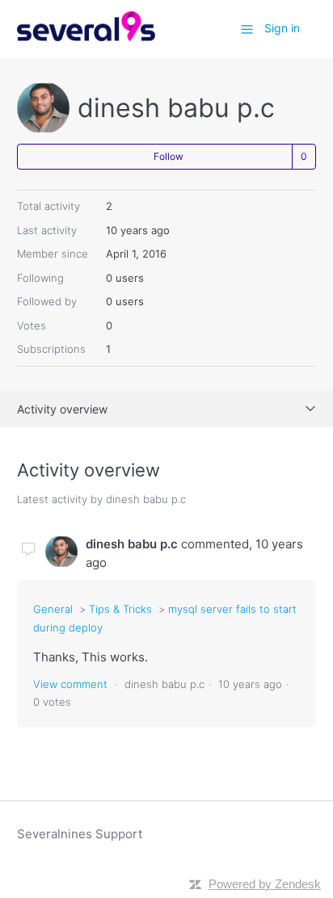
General (53, 608)
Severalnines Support (79, 833)
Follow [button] (168, 156)
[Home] (86, 36)
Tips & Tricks (120, 608)
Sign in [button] (282, 28)
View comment (70, 684)
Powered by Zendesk (265, 884)
